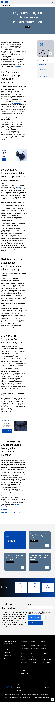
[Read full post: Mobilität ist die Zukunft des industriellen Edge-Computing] (47, 567)
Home (3, 5)
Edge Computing (16, 103)
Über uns (23, 645)
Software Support (35, 648)
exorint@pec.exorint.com (39, 697)
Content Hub (7, 652)
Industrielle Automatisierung (42, 68)
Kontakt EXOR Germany (46, 659)
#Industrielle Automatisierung (9, 512)
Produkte (6, 649)
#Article (21, 512)
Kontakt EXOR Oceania (45, 662)
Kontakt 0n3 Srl (44, 665)
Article (40, 73)
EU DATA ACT (34, 659)
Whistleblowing (24, 670)
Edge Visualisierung (43, 76)
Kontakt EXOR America (45, 653)
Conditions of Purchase (26, 659)
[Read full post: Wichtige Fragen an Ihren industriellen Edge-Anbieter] (47, 545)
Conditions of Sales (25, 656)
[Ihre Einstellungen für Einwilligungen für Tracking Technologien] (52, 699)
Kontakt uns (43, 645)
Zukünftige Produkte (8, 655)
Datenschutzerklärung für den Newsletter (42, 611)
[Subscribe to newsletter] (50, 53)
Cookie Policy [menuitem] (20, 690)
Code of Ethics (24, 662)
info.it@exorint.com (26, 697)
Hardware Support (35, 645)
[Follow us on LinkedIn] (42, 687)
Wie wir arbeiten (24, 651)
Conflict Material (24, 653)
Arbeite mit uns (24, 673)
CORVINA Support (35, 651)
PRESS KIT (33, 662)
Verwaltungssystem (25, 648)
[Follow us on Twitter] (45, 687)
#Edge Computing (5, 509)
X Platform (6, 646)
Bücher (5, 658)
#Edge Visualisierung (6, 515)
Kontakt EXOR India (45, 656)
